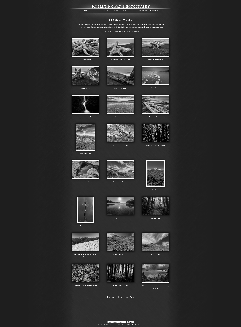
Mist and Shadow (120, 285)
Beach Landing (120, 88)
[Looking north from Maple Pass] (85, 250)
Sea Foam (155, 88)
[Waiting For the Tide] (120, 55)
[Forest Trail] (155, 214)
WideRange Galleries (137, 325)
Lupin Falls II (85, 116)
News (116, 10)
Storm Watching (155, 59)
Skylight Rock (85, 181)
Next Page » (130, 297)
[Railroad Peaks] (120, 178)
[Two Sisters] (85, 149)
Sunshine (120, 218)
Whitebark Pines (120, 145)
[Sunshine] (120, 214)
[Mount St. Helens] (120, 250)
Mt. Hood (155, 189)
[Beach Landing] (120, 84)
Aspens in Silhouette (155, 145)
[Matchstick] (85, 222)
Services (143, 10)
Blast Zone (155, 254)
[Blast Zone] (155, 250)
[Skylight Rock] (85, 178)
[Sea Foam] (155, 84)
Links (133, 10)
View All (118, 31)
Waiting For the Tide (120, 59)
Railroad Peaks (120, 181)
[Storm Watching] (155, 55)
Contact (154, 10)
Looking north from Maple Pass (85, 255)
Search (130, 322)
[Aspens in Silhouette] (155, 141)
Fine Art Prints (103, 10)
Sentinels (85, 88)
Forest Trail (156, 218)
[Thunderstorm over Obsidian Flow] (155, 282)
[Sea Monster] (85, 55)
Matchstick (85, 225)
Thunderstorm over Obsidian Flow (155, 287)
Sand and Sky (120, 116)
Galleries (88, 10)
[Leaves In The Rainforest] (85, 281)
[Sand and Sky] (120, 113)
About (124, 10)
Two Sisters (85, 153)
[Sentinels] (85, 84)
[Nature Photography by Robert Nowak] (120, 7)
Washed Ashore (156, 116)
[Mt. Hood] (155, 186)
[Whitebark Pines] (120, 141)
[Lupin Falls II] (85, 113)
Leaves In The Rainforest (85, 285)
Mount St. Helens (120, 254)
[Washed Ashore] (155, 113)
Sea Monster (85, 59)
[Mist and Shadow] (120, 281)
